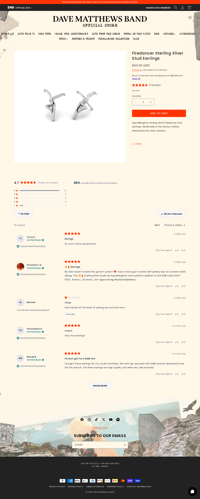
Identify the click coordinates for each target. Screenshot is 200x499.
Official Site (100, 428)
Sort (157, 225)
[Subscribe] (124, 445)
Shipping (137, 70)
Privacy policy (57, 486)
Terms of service (95, 486)
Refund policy (75, 486)
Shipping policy (115, 486)
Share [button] (138, 143)
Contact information (139, 486)
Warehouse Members (158, 7)
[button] (175, 7)
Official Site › (23, 7)
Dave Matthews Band (104, 492)
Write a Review (174, 214)
